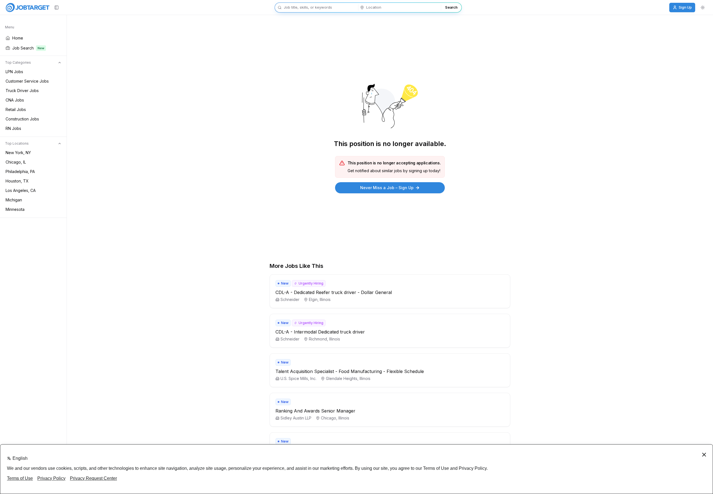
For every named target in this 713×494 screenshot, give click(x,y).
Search (451, 7)
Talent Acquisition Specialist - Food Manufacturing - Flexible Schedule (349, 371)
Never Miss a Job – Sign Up (387, 187)
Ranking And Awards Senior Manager (315, 411)
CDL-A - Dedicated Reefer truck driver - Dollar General (333, 292)
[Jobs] (28, 7)
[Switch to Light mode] (702, 7)
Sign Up (685, 7)
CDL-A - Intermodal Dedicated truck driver (320, 332)
